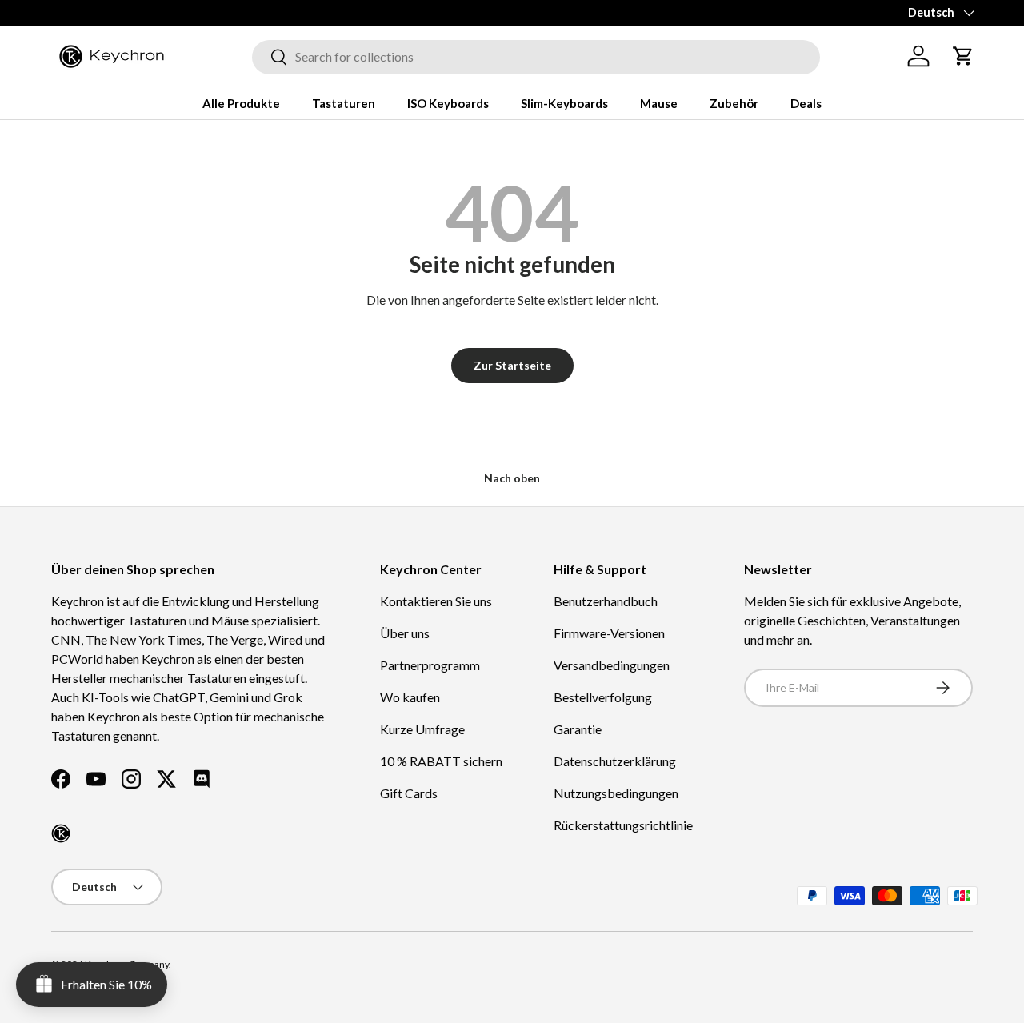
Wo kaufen (410, 697)
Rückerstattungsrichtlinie (623, 825)
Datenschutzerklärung (615, 761)
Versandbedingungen (612, 665)
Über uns (405, 633)
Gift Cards (409, 793)
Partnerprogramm (430, 665)
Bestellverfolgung (603, 697)
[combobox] (536, 56)
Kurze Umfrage (422, 729)
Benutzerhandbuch (606, 601)
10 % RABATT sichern (441, 761)
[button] (963, 56)
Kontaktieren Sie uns (436, 601)
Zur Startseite (512, 365)
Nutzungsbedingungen (616, 793)
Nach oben (512, 478)
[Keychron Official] (60, 833)
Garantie (578, 729)
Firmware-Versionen (609, 633)
